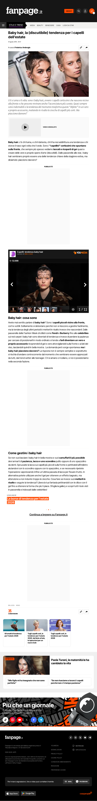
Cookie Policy (56, 758)
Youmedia (55, 746)
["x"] (27, 720)
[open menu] (3, 25)
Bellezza (11, 605)
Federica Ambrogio (22, 47)
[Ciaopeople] (86, 794)
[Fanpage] (14, 738)
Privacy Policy (56, 754)
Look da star (68, 25)
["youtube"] (19, 720)
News (18, 605)
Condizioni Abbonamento (61, 762)
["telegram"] (41, 720)
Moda (32, 25)
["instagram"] (12, 720)
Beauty (40, 25)
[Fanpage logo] (21, 11)
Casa (58, 25)
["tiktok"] (5, 720)
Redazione (55, 766)
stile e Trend (16, 25)
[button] (86, 47)
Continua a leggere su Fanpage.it (48, 514)
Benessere (49, 25)
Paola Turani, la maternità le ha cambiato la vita (70, 661)
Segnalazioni (56, 750)
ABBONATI (69, 11)
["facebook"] (34, 720)
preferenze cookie (58, 770)
